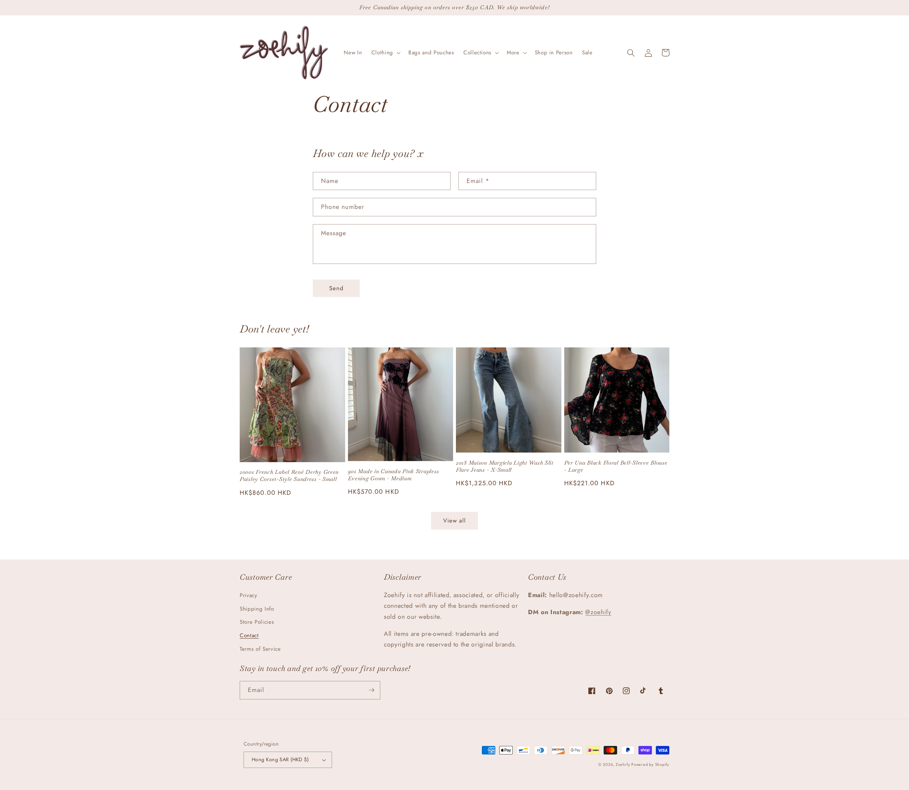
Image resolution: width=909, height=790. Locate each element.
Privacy (248, 595)
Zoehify (623, 764)
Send (336, 288)
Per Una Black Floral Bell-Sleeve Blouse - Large (616, 466)
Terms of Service (260, 649)
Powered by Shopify (650, 764)
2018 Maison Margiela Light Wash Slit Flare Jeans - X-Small (505, 466)
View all (454, 520)
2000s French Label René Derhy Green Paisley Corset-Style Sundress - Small (289, 476)
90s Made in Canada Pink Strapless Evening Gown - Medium (393, 475)
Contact (249, 635)
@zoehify (598, 612)
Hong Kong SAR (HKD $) (280, 759)
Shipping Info (257, 609)
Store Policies (257, 622)
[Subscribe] (371, 690)
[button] (385, 53)
